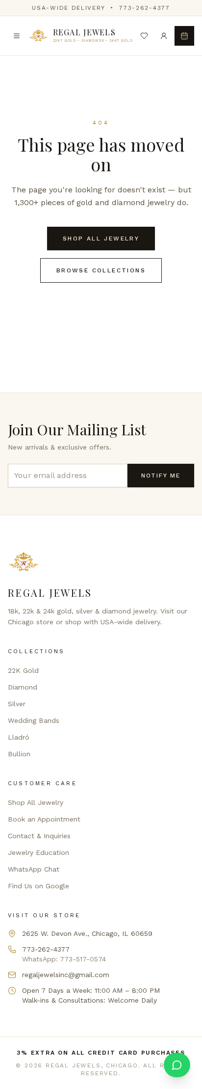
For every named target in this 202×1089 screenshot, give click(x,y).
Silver (16, 704)
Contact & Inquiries (39, 836)
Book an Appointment (44, 819)
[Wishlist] (144, 36)
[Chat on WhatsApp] (177, 1065)
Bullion (19, 754)
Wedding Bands (33, 720)
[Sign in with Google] (164, 36)
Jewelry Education (38, 852)
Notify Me (160, 475)
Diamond (22, 687)
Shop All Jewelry (101, 238)
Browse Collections (101, 270)
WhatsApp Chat (33, 869)
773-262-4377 (144, 7)
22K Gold (23, 670)
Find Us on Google (38, 886)
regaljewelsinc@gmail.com (65, 975)
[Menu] (16, 36)
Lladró (18, 737)
